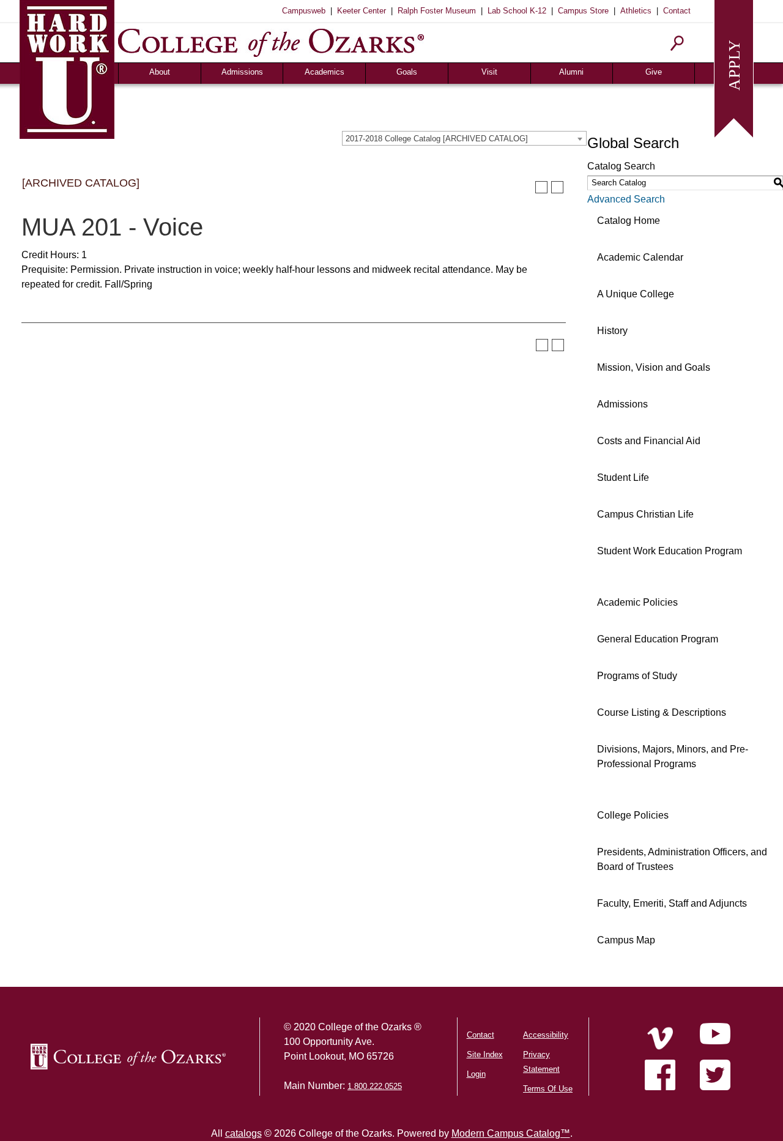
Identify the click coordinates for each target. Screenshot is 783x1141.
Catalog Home (628, 220)
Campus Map (626, 940)
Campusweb (303, 10)
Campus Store (583, 10)
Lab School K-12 (517, 10)
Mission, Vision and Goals (653, 367)
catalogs (243, 1133)
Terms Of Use (548, 1088)
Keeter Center (361, 10)
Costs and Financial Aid (648, 441)
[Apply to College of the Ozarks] (734, 67)
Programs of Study (637, 676)
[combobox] (464, 138)
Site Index (485, 1054)
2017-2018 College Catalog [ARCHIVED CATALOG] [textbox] (437, 138)
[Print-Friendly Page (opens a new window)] (541, 187)
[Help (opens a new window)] (557, 187)
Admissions (242, 71)
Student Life (623, 477)
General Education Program (657, 639)
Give (653, 71)
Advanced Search (626, 199)
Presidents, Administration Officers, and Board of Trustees (682, 859)
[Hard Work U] (67, 67)
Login (476, 1074)
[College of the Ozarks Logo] (128, 1056)
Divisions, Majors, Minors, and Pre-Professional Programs (672, 756)
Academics (324, 71)
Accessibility (545, 1034)
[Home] (660, 1038)
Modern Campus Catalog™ (510, 1133)
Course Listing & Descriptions (661, 712)
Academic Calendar (640, 257)
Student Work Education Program (669, 551)
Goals (406, 71)
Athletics (635, 10)
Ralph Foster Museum (437, 10)
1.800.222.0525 (374, 1086)
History (612, 330)
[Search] (677, 43)
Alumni (571, 71)
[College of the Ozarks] (271, 42)
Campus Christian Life (645, 514)
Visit (489, 71)
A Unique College (635, 294)
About (159, 71)
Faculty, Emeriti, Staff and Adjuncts (672, 903)
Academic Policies (637, 602)
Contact (677, 10)
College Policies (633, 815)
